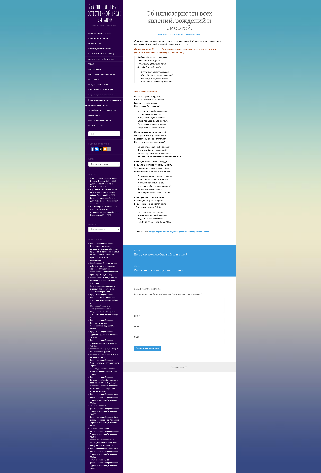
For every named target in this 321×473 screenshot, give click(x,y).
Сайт (136, 337)
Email (137, 326)
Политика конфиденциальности (99, 120)
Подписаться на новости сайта (99, 33)
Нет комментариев (193, 34)
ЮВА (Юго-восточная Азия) (98, 85)
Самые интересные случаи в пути (100, 90)
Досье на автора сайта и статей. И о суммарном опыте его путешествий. (103, 266)
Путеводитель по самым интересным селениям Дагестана (103, 280)
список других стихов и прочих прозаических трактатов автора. (179, 232)
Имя (137, 316)
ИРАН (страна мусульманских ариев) (101, 74)
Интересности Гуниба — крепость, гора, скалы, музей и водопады (104, 388)
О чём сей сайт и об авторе (98, 38)
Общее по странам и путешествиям (101, 95)
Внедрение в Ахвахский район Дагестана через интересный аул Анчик (104, 201)
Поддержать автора (95, 125)
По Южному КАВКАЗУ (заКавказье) (101, 54)
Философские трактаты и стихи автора (102, 110)
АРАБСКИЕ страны (94, 69)
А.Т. (186, 367)
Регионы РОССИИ (94, 43)
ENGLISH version (94, 115)
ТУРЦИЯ (91, 64)
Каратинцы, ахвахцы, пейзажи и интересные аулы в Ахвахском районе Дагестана (103, 192)
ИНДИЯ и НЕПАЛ (94, 79)
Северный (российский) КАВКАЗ (100, 49)
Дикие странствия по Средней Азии (101, 59)
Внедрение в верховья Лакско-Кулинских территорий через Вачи (102, 289)
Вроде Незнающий (98, 243)
